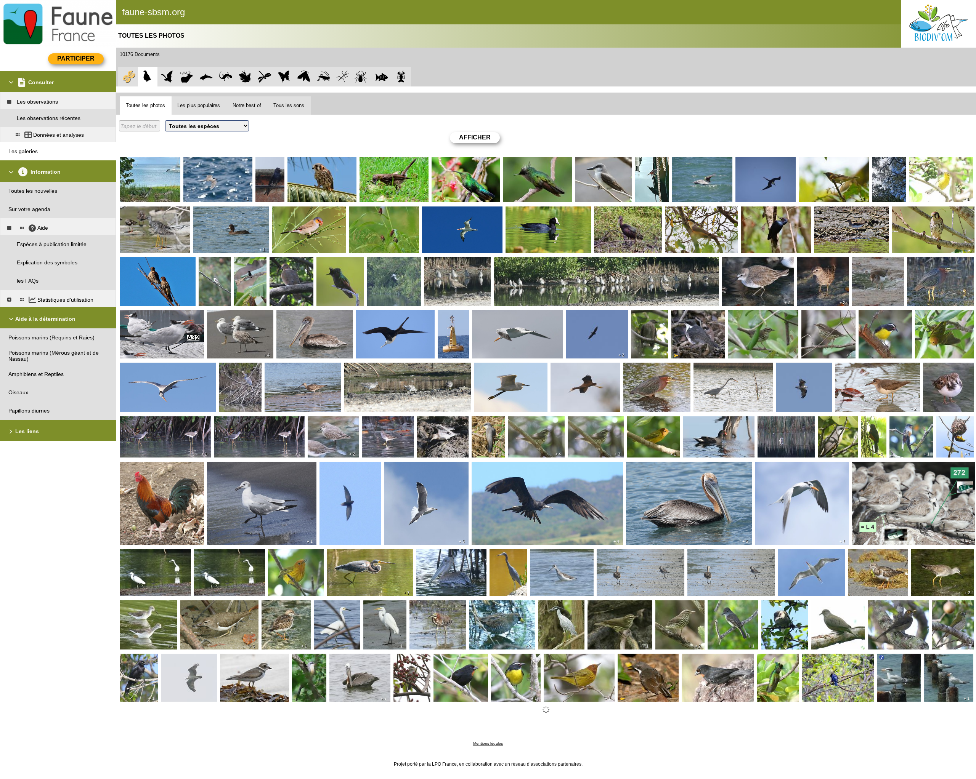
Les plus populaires (198, 105)
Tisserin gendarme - (952, 425)
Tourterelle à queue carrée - (289, 266)
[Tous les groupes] (128, 76)
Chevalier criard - (143, 213)
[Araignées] (362, 76)
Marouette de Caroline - (499, 606)
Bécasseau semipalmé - (753, 263)
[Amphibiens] (245, 76)
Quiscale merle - (132, 663)
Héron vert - (651, 163)
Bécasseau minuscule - (813, 266)
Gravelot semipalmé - (248, 660)
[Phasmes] (342, 76)
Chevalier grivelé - (876, 263)
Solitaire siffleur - (909, 425)
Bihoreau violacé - (143, 163)
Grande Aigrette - (384, 609)
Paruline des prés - (934, 163)
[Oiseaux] (147, 76)
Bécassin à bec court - (522, 263)
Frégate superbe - (759, 163)
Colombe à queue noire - (834, 609)
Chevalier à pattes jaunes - (154, 422)
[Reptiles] (225, 76)
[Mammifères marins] (206, 76)
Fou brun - (452, 316)
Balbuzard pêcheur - (802, 369)
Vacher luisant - (822, 660)
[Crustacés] (401, 76)
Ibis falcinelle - (613, 213)
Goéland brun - (227, 316)
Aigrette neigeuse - (499, 369)
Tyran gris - (590, 163)
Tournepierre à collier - (942, 372)
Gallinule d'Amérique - (711, 422)
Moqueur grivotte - (383, 163)
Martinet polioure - (590, 316)
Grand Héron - (712, 369)
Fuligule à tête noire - (220, 213)
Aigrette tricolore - (232, 372)
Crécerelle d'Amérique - (318, 163)
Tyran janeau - (727, 606)
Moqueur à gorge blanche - (694, 319)
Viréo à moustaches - (779, 609)
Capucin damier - (371, 213)
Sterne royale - (442, 213)
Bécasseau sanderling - (882, 468)
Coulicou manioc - (688, 213)
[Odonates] (264, 76)
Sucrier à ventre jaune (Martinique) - (884, 319)
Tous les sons (288, 105)
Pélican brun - (691, 163)
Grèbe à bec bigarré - (785, 422)
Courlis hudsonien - (449, 263)
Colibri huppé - (522, 163)
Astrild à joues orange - (302, 213)
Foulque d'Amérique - (533, 213)
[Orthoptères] (323, 76)
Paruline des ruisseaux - (759, 316)
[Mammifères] (186, 76)
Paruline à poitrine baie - (830, 163)
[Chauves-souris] (167, 76)
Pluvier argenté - (619, 555)
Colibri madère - (247, 266)
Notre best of (247, 105)
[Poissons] (382, 76)
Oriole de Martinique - (874, 431)
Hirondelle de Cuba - (269, 166)
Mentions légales (488, 743)
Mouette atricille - (229, 468)
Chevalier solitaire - (839, 213)
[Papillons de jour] (284, 76)
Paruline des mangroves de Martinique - (934, 322)
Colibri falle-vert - (454, 163)
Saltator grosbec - (945, 609)
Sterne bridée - (203, 163)
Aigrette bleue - (387, 263)
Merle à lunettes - (891, 606)
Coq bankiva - (139, 468)
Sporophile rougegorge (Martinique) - (451, 666)
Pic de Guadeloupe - (767, 213)
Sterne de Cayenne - (891, 663)
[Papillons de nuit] (303, 76)
